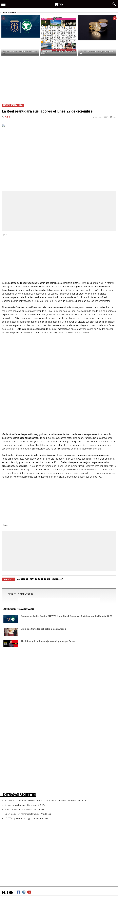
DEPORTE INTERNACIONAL (13, 105)
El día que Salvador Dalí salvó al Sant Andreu (43, 629)
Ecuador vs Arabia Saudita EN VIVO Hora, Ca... (20, 52)
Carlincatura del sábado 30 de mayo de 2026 (57, 52)
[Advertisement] (59, 80)
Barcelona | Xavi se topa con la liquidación (40, 579)
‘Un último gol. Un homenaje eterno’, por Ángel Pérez (48, 641)
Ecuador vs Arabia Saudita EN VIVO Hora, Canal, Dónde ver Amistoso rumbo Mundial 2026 (66, 616)
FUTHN (7, 117)
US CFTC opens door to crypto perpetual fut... (96, 52)
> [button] (114, 18)
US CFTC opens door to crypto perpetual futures (26, 818)
